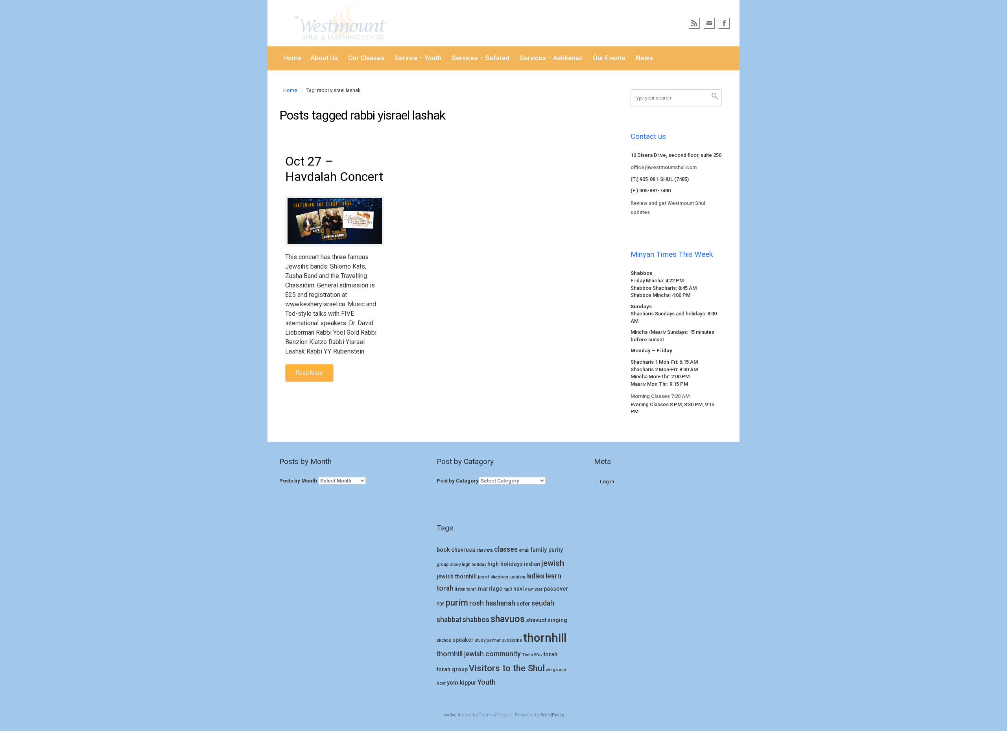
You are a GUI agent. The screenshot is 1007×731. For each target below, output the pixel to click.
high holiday (474, 564)
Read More (309, 373)
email (524, 550)
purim (457, 602)
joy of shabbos (493, 577)
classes (506, 549)
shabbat (449, 620)
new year (533, 589)
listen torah (466, 589)
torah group (452, 669)
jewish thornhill (457, 576)
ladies (535, 576)
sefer (523, 603)
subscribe (512, 640)
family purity (547, 550)
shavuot (536, 620)
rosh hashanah (492, 603)
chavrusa (463, 550)
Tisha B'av (532, 654)
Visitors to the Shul (507, 668)
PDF (440, 604)
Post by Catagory (458, 481)
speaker (463, 640)
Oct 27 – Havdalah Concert (334, 169)
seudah (542, 603)
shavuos (508, 618)
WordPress (552, 715)
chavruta (484, 550)
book (443, 550)
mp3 (508, 589)
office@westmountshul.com (664, 167)
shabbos (476, 620)
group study (449, 564)
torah (550, 654)
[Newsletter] (709, 23)
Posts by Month (298, 481)
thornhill (544, 637)
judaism (517, 577)
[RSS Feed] (694, 23)
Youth (487, 682)
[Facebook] (724, 23)
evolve (450, 715)
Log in (607, 481)
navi (518, 589)
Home (290, 90)
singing (557, 620)
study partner (488, 640)
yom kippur (461, 682)
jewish (552, 563)
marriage (490, 589)
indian (532, 564)
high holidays (505, 564)
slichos (444, 640)
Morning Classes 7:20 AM (660, 396)
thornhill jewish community (479, 654)
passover (556, 589)
